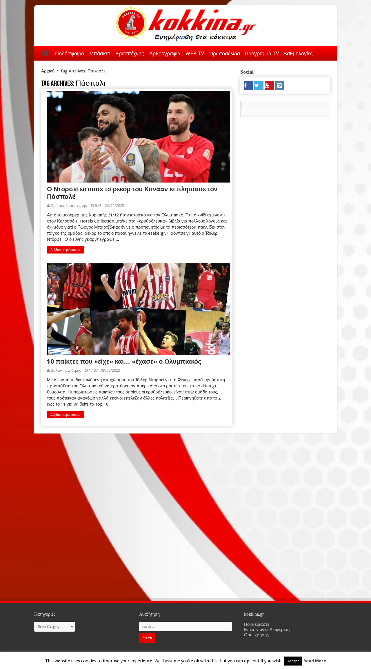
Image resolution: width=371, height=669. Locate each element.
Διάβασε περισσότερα (65, 250)
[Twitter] (258, 85)
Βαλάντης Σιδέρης (66, 370)
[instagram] (279, 85)
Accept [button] (293, 661)
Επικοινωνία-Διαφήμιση (267, 629)
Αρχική (45, 52)
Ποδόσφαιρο (69, 53)
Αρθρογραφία (164, 53)
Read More (314, 660)
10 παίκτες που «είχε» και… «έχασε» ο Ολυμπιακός (124, 361)
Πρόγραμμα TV (262, 53)
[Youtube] (269, 85)
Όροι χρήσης (256, 634)
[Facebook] (248, 85)
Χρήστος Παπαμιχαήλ (69, 205)
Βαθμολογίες (298, 53)
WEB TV (195, 53)
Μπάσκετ (99, 53)
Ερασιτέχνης (129, 53)
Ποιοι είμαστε (256, 624)
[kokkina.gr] (186, 22)
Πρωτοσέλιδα (224, 53)
